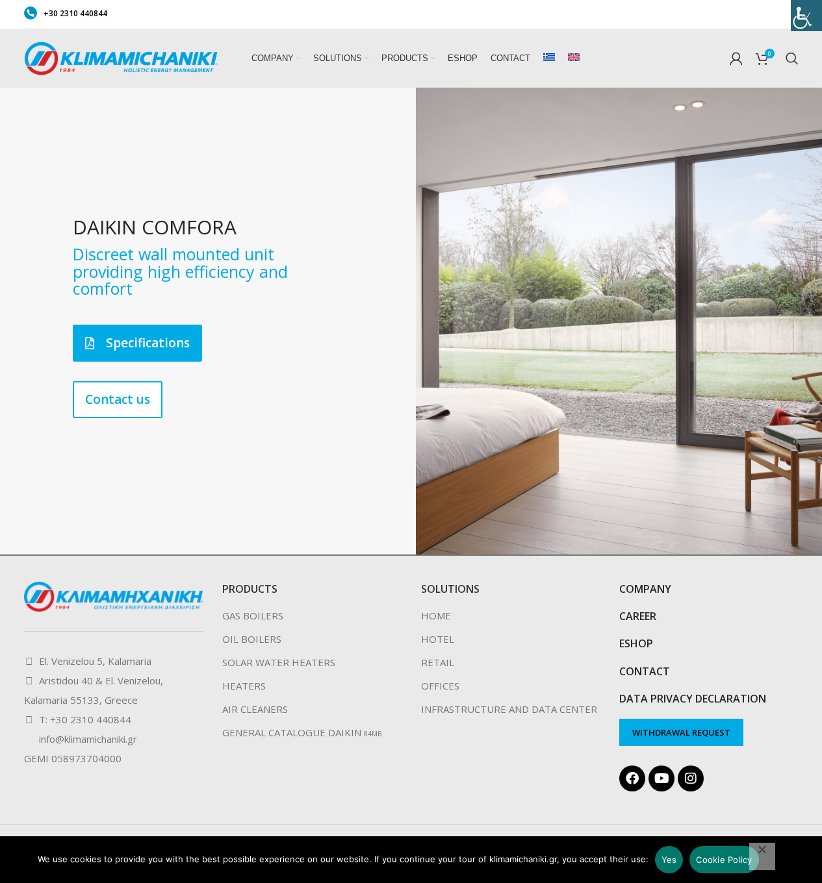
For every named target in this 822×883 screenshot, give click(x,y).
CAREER (637, 616)
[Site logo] (121, 57)
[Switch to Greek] (549, 58)
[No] (762, 856)
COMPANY (645, 589)
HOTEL (437, 638)
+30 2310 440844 (75, 13)
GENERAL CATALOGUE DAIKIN (291, 732)
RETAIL (437, 662)
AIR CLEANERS (255, 709)
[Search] (792, 58)
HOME (436, 615)
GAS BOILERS (252, 615)
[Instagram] (691, 778)
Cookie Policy (724, 859)
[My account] (736, 58)
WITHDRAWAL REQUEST (681, 732)
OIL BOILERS (251, 638)
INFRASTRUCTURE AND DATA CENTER (509, 709)
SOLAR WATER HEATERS (278, 662)
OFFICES (440, 685)
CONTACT (644, 671)
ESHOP (636, 643)
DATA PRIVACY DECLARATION (692, 698)
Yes (669, 859)
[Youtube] (661, 778)
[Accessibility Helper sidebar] (806, 15)
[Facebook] (632, 778)
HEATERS (244, 685)
